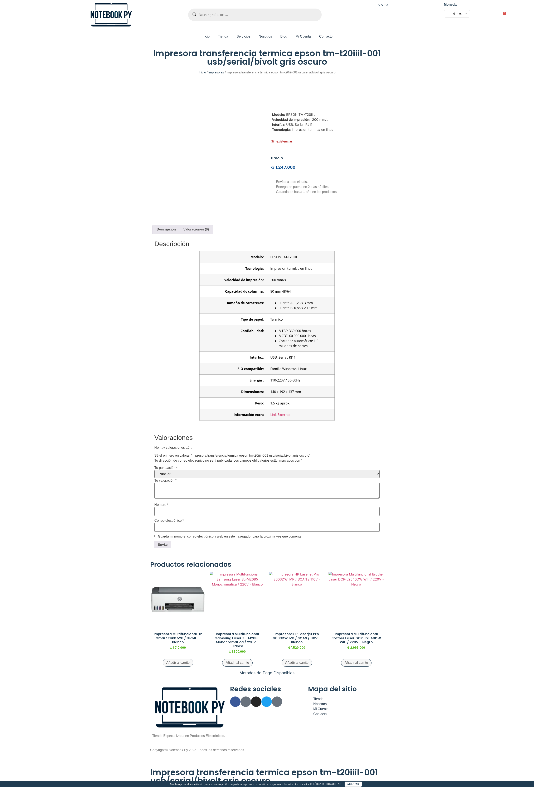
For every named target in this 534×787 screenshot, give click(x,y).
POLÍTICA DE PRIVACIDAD (325, 784)
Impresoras (216, 72)
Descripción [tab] (166, 229)
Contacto (325, 36)
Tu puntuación (166, 468)
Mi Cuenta (303, 36)
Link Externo (280, 414)
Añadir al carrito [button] (178, 662)
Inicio (206, 36)
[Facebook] (235, 701)
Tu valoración (165, 480)
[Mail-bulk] (246, 701)
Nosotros (265, 36)
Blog (283, 36)
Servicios (243, 36)
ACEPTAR (353, 784)
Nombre (161, 504)
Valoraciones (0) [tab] (196, 229)
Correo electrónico (169, 520)
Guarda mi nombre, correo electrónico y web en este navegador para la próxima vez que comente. (230, 536)
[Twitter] (266, 701)
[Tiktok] (277, 701)
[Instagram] (256, 701)
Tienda (223, 36)
